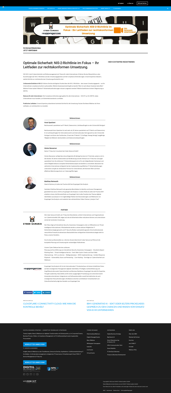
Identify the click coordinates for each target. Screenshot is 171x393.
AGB (104, 390)
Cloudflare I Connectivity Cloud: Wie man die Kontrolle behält (49, 305)
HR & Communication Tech (90, 8)
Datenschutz (116, 390)
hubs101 (89, 346)
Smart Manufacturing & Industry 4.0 (69, 8)
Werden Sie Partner (134, 337)
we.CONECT (132, 343)
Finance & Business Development (116, 354)
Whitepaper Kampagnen (93, 343)
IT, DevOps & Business (113, 351)
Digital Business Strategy (36, 8)
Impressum (109, 390)
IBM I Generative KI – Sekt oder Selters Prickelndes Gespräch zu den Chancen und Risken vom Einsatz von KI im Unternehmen (115, 306)
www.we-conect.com (142, 386)
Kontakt (131, 346)
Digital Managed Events (93, 337)
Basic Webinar (91, 340)
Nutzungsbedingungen (126, 390)
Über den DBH (133, 334)
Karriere (131, 340)
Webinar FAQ (132, 349)
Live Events (90, 349)
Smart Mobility (105, 8)
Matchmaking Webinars (93, 334)
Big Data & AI (51, 8)
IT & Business (117, 8)
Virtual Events (91, 353)
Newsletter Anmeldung (35, 344)
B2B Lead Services (142, 3)
